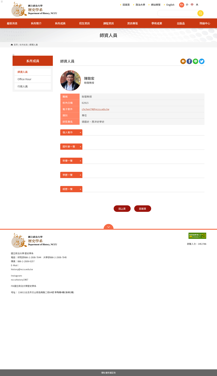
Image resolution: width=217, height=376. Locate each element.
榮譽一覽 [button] (68, 160)
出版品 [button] (181, 23)
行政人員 (23, 86)
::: (2, 1)
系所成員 (23, 45)
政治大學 (140, 4)
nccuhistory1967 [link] (19, 279)
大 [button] (197, 4)
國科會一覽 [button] (69, 146)
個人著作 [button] (68, 132)
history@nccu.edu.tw (22, 269)
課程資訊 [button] (108, 23)
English (170, 4)
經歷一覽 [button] (68, 189)
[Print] (183, 61)
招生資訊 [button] (84, 23)
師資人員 (23, 72)
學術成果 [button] (156, 23)
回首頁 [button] (142, 208)
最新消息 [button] (12, 23)
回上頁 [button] (122, 208)
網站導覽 (155, 4)
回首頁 (126, 4)
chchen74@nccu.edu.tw (95, 109)
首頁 (16, 45)
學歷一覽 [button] (68, 175)
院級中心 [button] (205, 23)
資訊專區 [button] (132, 23)
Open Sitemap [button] (109, 227)
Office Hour (24, 79)
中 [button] (192, 4)
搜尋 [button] (200, 13)
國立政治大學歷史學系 (14, 3)
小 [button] (187, 4)
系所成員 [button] (60, 23)
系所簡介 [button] (36, 23)
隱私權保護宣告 (108, 372)
